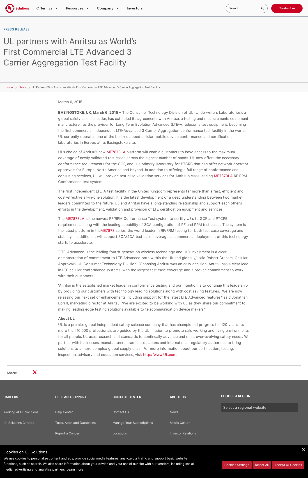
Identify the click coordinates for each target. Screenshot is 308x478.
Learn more (75, 469)
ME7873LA (116, 152)
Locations (120, 433)
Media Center (180, 423)
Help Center (64, 412)
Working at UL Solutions (20, 412)
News (22, 87)
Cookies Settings (236, 465)
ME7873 (108, 230)
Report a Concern (68, 433)
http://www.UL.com (159, 354)
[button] (47, 8)
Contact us (286, 8)
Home (9, 87)
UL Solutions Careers (18, 423)
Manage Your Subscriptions (133, 423)
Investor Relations (183, 433)
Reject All (262, 465)
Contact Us (121, 412)
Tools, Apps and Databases (75, 423)
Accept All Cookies (288, 465)
